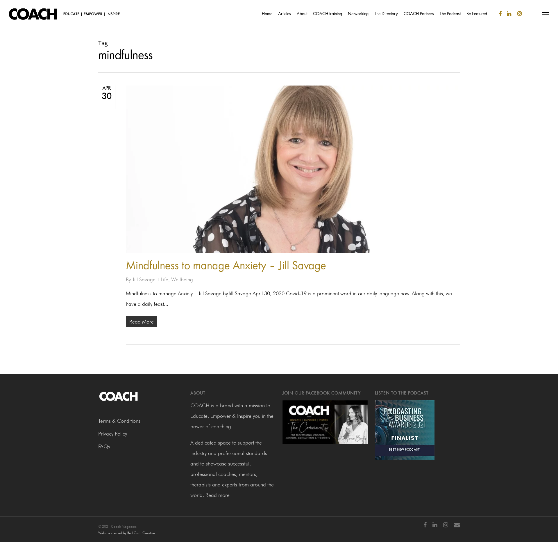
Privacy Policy (112, 434)
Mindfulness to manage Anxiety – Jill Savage (226, 266)
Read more (217, 495)
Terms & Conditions (119, 421)
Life (164, 279)
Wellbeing (182, 279)
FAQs (104, 446)
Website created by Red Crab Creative (126, 533)
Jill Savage (143, 279)
